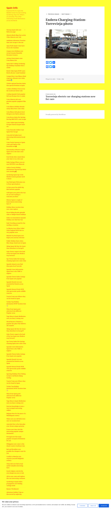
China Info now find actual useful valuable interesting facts (15, 466)
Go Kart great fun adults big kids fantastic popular (15, 188)
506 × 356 (61, 79)
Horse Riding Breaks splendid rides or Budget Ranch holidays (16, 213)
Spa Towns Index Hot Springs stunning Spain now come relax (16, 260)
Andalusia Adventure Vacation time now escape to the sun (16, 41)
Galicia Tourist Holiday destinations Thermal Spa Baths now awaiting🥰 (16, 169)
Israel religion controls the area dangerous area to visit (15, 472)
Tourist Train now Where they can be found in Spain (16, 297)
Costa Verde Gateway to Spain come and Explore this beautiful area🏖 (16, 144)
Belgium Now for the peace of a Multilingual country (16, 414)
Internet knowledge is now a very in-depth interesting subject (15, 408)
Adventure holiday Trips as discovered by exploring (15, 493)
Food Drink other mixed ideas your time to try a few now (16, 158)
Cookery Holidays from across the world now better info (16, 90)
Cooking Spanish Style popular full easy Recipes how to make (16, 95)
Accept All (104, 505)
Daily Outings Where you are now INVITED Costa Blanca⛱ (16, 163)
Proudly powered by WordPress (56, 114)
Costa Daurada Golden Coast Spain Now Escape (15, 131)
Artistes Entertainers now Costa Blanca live (15, 59)
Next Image (66, 14)
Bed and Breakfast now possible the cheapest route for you (16, 451)
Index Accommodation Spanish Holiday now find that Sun (16, 219)
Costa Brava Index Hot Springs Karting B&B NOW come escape (16, 118)
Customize (82, 505)
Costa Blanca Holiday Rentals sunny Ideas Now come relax (15, 108)
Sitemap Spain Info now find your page (14, 31)
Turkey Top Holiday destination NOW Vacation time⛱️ (16, 304)
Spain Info (12, 7)
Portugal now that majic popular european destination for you (16, 439)
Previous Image (53, 14)
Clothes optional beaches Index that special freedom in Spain (16, 84)
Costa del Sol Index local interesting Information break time (16, 137)
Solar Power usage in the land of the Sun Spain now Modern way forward (16, 253)
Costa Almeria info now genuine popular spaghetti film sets (16, 101)
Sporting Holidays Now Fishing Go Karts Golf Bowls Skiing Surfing (16, 376)
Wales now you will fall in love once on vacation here (16, 420)
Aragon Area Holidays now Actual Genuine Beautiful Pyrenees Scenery (15, 53)
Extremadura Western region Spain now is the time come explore (16, 151)
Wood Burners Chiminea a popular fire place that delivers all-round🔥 (16, 323)
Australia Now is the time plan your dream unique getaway (16, 425)
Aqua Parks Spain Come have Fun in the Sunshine (16, 47)
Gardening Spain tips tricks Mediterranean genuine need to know (16, 177)
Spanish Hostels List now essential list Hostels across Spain (15, 284)
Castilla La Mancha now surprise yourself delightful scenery (15, 458)
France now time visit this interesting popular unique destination (15, 431)
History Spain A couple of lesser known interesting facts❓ (14, 202)
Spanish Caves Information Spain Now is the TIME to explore (15, 271)
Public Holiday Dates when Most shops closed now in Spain (16, 242)
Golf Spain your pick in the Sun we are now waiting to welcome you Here (16, 194)
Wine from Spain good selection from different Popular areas (14, 311)
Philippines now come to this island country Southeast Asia (16, 445)
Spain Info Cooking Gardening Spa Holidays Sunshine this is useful (16, 65)
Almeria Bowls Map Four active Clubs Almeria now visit (16, 36)
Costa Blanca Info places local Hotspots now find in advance (16, 113)
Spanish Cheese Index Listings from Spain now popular (16, 278)
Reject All (93, 505)
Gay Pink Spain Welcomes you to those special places (16, 183)
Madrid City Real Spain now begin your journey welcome (15, 237)
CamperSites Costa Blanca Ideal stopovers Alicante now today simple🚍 (16, 78)
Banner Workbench (13, 489)
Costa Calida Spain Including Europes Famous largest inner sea (16, 124)
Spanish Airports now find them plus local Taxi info (15, 265)
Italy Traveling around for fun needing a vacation (16, 224)
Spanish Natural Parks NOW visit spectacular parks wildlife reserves (16, 291)
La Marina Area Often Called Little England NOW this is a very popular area (15, 230)
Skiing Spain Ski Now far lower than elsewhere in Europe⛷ (16, 247)
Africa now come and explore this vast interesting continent (16, 477)
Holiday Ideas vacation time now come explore (15, 208)
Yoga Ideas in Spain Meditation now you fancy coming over (16, 317)
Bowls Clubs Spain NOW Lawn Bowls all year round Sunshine (16, 72)
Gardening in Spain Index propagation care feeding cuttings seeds (14, 483)
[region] (55, 504)
